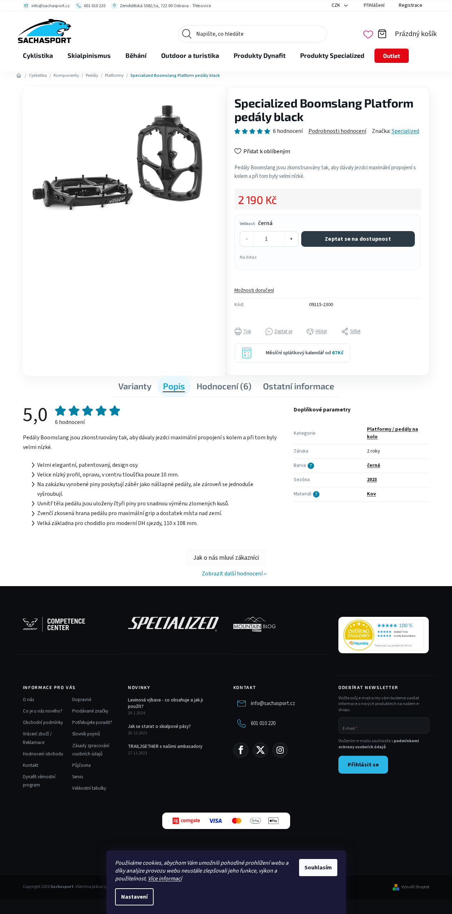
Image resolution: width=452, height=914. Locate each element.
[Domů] (19, 76)
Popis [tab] (174, 386)
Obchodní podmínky (43, 722)
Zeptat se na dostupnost (358, 239)
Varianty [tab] (135, 386)
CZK (336, 5)
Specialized (405, 131)
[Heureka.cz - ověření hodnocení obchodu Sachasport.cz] (383, 635)
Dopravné (81, 699)
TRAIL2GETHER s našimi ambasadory (165, 746)
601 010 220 (263, 723)
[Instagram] (280, 750)
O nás (28, 699)
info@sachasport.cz (273, 703)
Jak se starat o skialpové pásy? (159, 726)
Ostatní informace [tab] (298, 386)
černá (373, 465)
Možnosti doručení (254, 290)
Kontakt (30, 765)
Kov (371, 494)
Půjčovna (81, 765)
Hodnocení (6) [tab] (224, 386)
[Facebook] (240, 750)
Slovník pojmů (86, 734)
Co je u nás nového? (43, 711)
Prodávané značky (90, 711)
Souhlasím (318, 867)
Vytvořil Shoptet (415, 887)
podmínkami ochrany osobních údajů (378, 744)
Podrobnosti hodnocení (337, 131)
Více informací (165, 879)
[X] (260, 750)
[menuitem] (38, 55)
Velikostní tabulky (89, 788)
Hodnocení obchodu (43, 754)
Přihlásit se (363, 765)
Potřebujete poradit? (92, 722)
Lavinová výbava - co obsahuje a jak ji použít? (165, 703)
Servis (77, 777)
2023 (372, 479)
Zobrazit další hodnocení (232, 574)
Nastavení (134, 897)
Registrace (410, 5)
